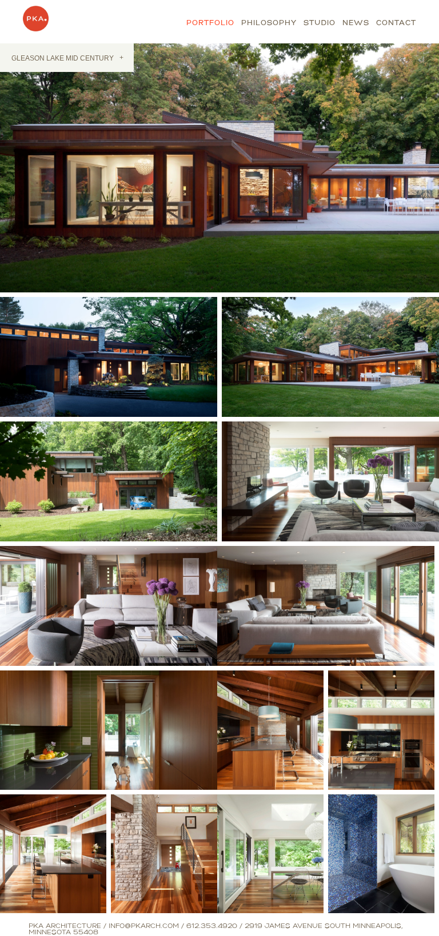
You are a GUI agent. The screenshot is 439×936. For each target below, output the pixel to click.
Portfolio (210, 23)
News (355, 23)
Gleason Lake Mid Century (66, 58)
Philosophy (269, 23)
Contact (396, 23)
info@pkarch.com (144, 926)
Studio (320, 23)
